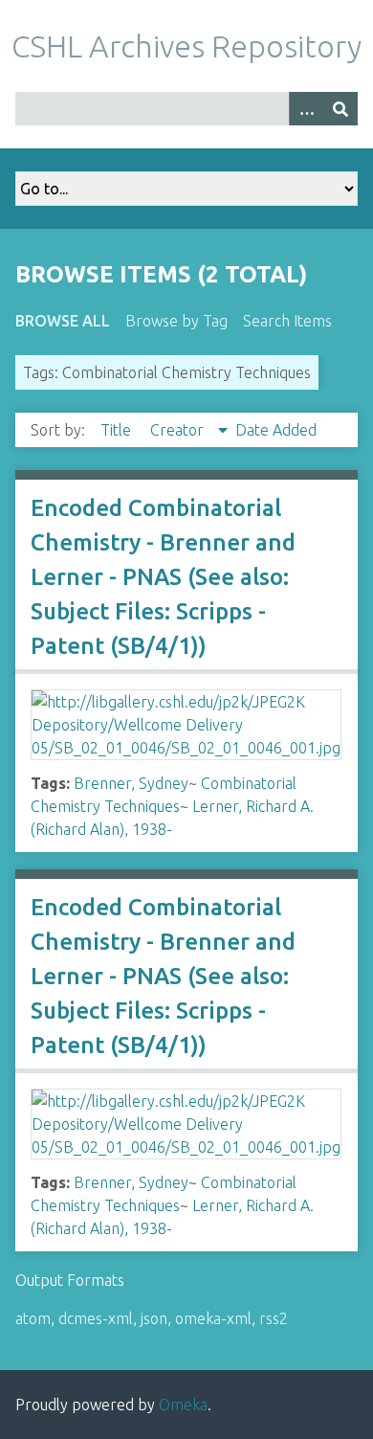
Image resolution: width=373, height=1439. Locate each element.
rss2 (273, 1318)
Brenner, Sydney (131, 783)
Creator (179, 429)
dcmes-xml (95, 1318)
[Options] (306, 108)
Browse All (62, 320)
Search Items (287, 320)
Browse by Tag (176, 320)
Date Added (276, 429)
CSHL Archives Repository (186, 46)
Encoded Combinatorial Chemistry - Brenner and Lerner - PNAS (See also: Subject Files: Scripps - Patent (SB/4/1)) (163, 577)
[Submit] (340, 108)
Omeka (183, 1404)
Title (117, 429)
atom (33, 1318)
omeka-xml (213, 1318)
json (154, 1318)
